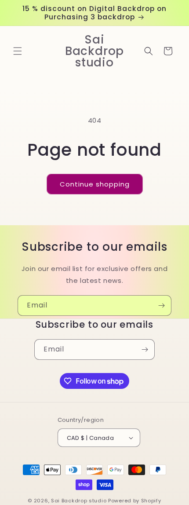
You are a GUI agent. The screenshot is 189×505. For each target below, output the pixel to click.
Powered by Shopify (134, 500)
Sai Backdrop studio (78, 500)
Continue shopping (95, 184)
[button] (17, 51)
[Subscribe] (161, 305)
